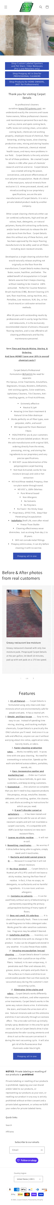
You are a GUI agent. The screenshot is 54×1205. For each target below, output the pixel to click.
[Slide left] (21, 678)
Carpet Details (22, 1200)
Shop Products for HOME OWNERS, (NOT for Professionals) (27, 83)
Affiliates (10, 1131)
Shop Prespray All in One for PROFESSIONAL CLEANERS (27, 74)
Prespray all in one (27, 556)
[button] (6, 7)
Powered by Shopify (35, 1200)
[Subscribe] (41, 1150)
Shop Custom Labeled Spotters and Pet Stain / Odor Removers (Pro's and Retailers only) (27, 66)
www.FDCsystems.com (30, 108)
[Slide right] (33, 678)
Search (9, 1125)
